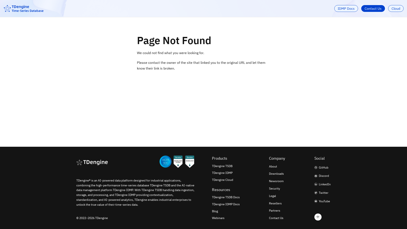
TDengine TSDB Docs (226, 197)
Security (274, 188)
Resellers (275, 203)
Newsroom (276, 181)
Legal (272, 196)
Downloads (276, 174)
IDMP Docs (346, 8)
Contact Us (373, 8)
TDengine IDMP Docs (226, 204)
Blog (215, 211)
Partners (274, 210)
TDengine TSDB (222, 166)
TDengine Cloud (222, 180)
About (273, 166)
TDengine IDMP (222, 173)
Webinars (218, 218)
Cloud (396, 8)
